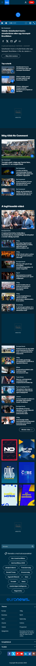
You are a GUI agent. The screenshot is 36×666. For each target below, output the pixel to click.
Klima (18, 367)
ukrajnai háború (10, 567)
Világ (18, 240)
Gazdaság (19, 304)
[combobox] (18, 546)
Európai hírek (6, 230)
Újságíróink (5, 631)
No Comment (6, 160)
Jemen (18, 396)
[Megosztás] (11, 41)
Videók (4, 627)
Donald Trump (11, 572)
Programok (23, 627)
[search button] (32, 546)
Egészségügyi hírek (22, 387)
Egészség (23, 619)
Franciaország (26, 567)
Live (31, 2)
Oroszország (25, 572)
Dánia (23, 581)
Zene (26, 577)
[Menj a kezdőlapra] (7, 2)
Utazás (4, 623)
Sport (18, 273)
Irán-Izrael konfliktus (18, 558)
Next (3, 619)
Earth (21, 615)
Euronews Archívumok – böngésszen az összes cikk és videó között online (27, 633)
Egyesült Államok (13, 577)
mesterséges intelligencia (18, 586)
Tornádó (13, 581)
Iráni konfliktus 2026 (18, 563)
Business (4, 615)
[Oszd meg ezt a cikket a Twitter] (7, 41)
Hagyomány (18, 591)
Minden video (26, 429)
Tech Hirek (20, 377)
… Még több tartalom (11, 56)
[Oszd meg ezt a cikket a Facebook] (3, 41)
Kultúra (22, 623)
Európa (4, 611)
